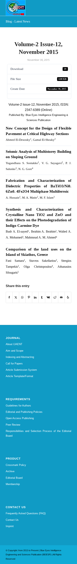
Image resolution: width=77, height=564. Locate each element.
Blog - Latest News (18, 21)
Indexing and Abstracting (20, 357)
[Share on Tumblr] (42, 297)
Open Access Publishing (20, 418)
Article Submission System (21, 369)
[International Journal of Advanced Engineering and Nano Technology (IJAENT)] (32, 8)
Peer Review (13, 424)
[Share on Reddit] (55, 297)
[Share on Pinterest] (29, 297)
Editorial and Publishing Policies (24, 411)
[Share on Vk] (48, 297)
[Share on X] (16, 297)
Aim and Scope (14, 350)
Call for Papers (14, 363)
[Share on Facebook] (9, 297)
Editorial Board (14, 477)
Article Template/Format (19, 376)
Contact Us (12, 519)
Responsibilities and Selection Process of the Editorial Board (38, 433)
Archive (10, 471)
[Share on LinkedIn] (35, 297)
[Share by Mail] (61, 297)
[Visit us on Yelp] (68, 297)
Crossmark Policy (16, 465)
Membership (13, 484)
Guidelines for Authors (18, 405)
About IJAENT (14, 344)
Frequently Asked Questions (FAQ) (26, 513)
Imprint (10, 526)
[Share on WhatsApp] (22, 297)
